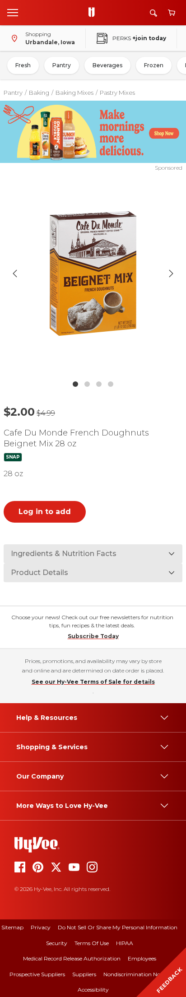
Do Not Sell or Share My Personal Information (117, 927)
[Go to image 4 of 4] (110, 384)
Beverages (107, 65)
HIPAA (124, 943)
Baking (39, 92)
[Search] (153, 13)
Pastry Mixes (117, 92)
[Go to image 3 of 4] (99, 384)
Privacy (41, 927)
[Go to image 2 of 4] (87, 384)
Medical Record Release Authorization (72, 958)
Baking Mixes (74, 92)
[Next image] (171, 273)
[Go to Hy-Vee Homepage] (93, 12)
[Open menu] (12, 12)
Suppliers (84, 974)
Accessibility (93, 989)
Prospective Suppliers (37, 974)
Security (56, 943)
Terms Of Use (91, 943)
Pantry (61, 65)
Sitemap (12, 927)
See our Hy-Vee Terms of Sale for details (93, 681)
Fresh (23, 65)
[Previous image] (14, 273)
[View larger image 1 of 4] (93, 274)
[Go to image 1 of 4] (75, 384)
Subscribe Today (93, 636)
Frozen (153, 65)
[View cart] (171, 12)
